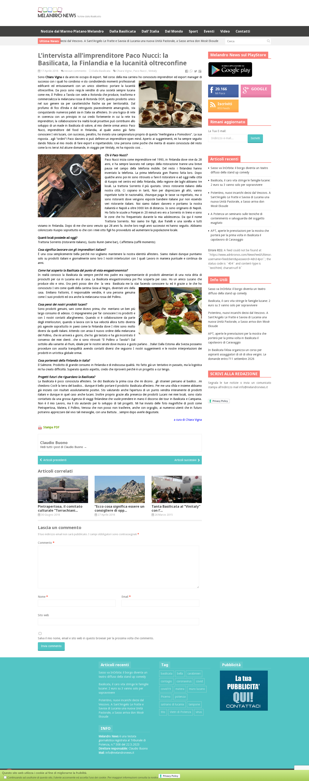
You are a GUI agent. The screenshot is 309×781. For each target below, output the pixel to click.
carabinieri (194, 673)
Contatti (243, 31)
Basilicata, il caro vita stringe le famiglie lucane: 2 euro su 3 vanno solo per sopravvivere (123, 688)
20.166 (221, 88)
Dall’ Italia (150, 31)
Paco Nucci (140, 70)
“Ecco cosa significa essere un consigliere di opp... (119, 508)
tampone (194, 704)
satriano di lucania (172, 704)
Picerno (165, 696)
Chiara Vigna (124, 70)
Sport (193, 31)
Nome (43, 596)
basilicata (166, 673)
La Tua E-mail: (217, 131)
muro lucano (197, 689)
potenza (180, 696)
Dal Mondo (174, 31)
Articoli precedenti (54, 460)
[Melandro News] (69, 16)
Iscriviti (225, 103)
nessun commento (75, 70)
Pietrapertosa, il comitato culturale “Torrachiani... (60, 508)
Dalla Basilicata (123, 31)
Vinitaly (152, 70)
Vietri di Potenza (180, 712)
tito (163, 712)
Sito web (43, 615)
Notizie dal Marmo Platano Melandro (72, 31)
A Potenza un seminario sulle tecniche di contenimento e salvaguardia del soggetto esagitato (237, 218)
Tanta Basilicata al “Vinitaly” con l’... (176, 508)
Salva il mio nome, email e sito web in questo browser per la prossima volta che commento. (96, 638)
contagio (166, 681)
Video (225, 31)
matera (180, 689)
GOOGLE (259, 88)
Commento (46, 542)
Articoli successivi (185, 460)
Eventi (209, 31)
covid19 (166, 689)
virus (199, 712)
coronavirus (184, 681)
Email (126, 596)
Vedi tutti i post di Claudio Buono (63, 447)
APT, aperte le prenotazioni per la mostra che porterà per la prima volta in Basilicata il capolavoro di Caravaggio (240, 235)
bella (180, 673)
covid (199, 681)
